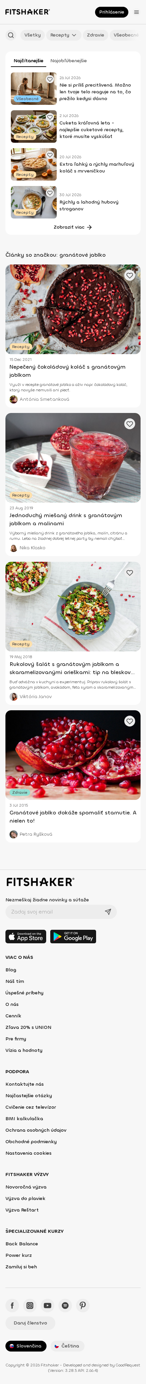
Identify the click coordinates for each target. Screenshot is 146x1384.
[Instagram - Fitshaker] (30, 1305)
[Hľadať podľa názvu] (10, 35)
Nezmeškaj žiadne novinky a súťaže (47, 900)
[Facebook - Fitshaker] (12, 1305)
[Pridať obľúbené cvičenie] (50, 79)
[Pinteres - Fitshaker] (83, 1305)
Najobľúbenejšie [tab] (68, 60)
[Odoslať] (108, 911)
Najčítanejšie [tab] (28, 60)
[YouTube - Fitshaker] (47, 1305)
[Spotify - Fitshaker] (65, 1305)
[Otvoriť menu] (136, 12)
